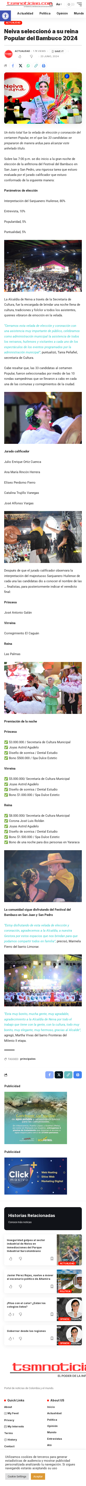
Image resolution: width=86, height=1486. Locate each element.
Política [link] (65, 1291)
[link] (5, 15)
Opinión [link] (64, 1319)
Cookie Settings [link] (17, 1476)
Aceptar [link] (38, 1476)
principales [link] (27, 1058)
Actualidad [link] (13, 22)
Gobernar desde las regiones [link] (26, 1331)
